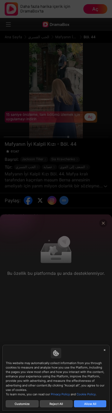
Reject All (56, 404)
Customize (22, 404)
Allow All (90, 404)
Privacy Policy (60, 394)
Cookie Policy (86, 394)
